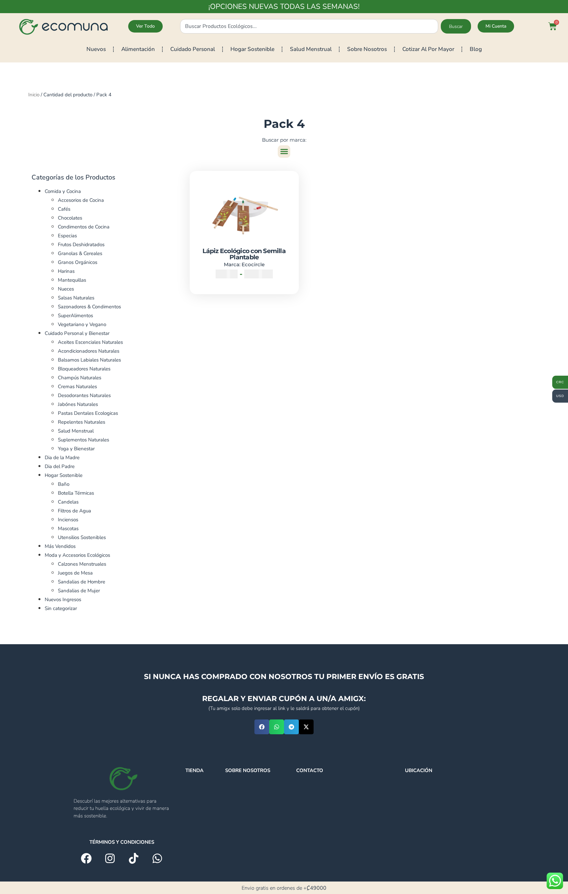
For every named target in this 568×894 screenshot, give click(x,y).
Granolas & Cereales (80, 253)
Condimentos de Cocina (83, 227)
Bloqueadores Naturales (84, 368)
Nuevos (96, 49)
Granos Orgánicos (77, 262)
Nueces (66, 289)
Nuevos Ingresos (63, 599)
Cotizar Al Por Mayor (428, 49)
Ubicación (418, 770)
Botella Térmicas (76, 493)
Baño (63, 484)
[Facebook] (86, 858)
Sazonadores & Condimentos (89, 306)
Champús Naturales (79, 377)
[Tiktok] (133, 858)
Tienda (194, 770)
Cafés (64, 209)
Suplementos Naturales (83, 439)
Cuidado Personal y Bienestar (77, 333)
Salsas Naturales (76, 297)
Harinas (66, 271)
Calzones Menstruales (82, 564)
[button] (284, 151)
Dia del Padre (60, 466)
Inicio (33, 94)
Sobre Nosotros (367, 49)
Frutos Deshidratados (81, 244)
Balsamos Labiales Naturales (89, 360)
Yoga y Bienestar (76, 448)
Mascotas (68, 528)
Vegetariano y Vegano (82, 324)
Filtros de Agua (74, 510)
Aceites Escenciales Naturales (90, 342)
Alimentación (138, 49)
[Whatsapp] (157, 858)
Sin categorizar (61, 608)
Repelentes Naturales (81, 422)
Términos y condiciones (121, 842)
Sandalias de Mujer (79, 590)
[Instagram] (110, 858)
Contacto (309, 770)
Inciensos (68, 519)
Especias (67, 235)
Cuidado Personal (192, 49)
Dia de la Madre (62, 457)
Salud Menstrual (311, 49)
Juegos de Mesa (75, 573)
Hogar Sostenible (252, 49)
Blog (476, 49)
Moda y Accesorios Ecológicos (77, 555)
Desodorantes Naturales (84, 395)
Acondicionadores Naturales (88, 351)
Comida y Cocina (63, 191)
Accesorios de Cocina (81, 200)
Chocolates (70, 218)
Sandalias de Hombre (81, 581)
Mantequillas (72, 280)
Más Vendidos (60, 546)
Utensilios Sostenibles (82, 537)
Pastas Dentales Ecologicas (88, 413)
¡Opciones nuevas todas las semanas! (284, 7)
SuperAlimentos (75, 315)
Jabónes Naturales (78, 404)
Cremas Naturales (77, 386)
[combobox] (309, 26)
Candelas (68, 502)
